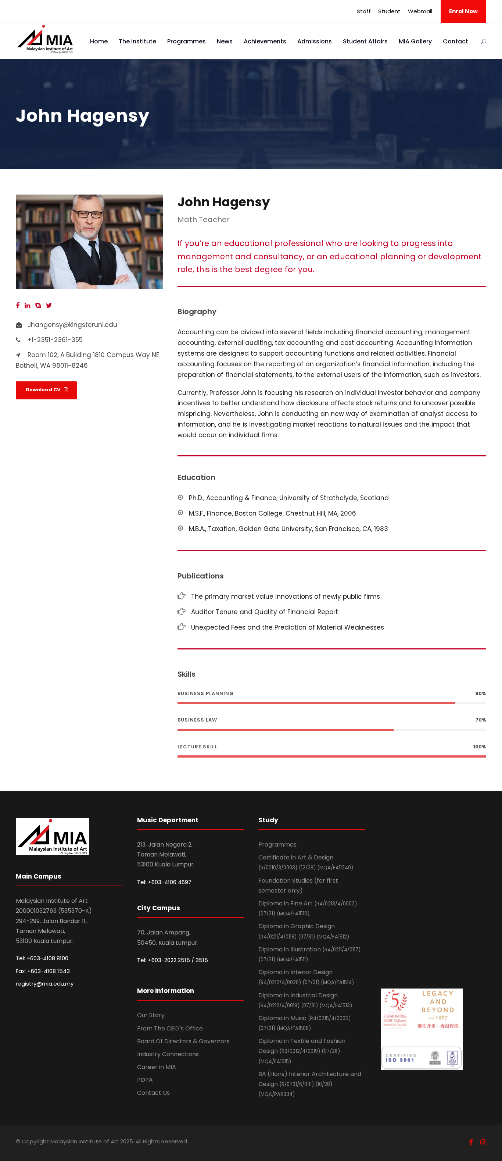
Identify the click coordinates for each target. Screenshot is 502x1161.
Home (99, 41)
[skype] (38, 305)
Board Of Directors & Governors (183, 1041)
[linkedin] (27, 305)
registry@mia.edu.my (44, 983)
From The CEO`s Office (170, 1028)
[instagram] (483, 1142)
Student (389, 11)
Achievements (265, 41)
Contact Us (153, 1093)
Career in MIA (156, 1067)
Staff (364, 11)
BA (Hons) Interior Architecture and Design (309, 1084)
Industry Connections (168, 1054)
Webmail (420, 11)
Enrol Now (463, 11)
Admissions (314, 41)
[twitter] (49, 305)
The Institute (137, 41)
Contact (455, 41)
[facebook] (17, 305)
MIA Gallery (415, 41)
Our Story (151, 1015)
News (225, 41)
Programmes (186, 41)
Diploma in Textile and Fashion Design (301, 1051)
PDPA (145, 1080)
